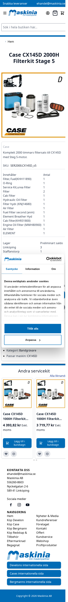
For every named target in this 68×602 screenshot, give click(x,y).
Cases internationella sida (27, 573)
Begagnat (13, 545)
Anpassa (30, 339)
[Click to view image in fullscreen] (34, 105)
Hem (10, 516)
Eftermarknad (16, 541)
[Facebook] (11, 505)
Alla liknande (58, 376)
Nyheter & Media (47, 516)
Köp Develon (15, 520)
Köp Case (13, 524)
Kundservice (44, 537)
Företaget (42, 524)
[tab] (31, 460)
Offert (40, 533)
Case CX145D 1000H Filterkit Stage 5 (14, 416)
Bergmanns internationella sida (30, 582)
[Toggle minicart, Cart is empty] (62, 13)
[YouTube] (27, 505)
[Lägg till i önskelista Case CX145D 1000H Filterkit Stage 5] (6, 454)
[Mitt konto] (48, 13)
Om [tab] (53, 268)
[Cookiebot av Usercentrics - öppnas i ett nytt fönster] (46, 259)
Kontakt (41, 528)
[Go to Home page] (22, 13)
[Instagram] (19, 505)
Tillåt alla (32, 328)
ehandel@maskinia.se (51, 3)
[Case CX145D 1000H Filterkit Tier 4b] (50, 393)
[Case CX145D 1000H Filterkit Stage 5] (17, 393)
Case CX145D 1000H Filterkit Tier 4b (47, 416)
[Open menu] (5, 13)
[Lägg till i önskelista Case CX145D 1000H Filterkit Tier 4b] (39, 454)
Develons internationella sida (29, 565)
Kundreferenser (46, 520)
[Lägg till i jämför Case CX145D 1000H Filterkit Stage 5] (14, 454)
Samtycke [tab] (12, 268)
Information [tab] (32, 268)
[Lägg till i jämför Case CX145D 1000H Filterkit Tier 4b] (47, 454)
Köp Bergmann (17, 528)
